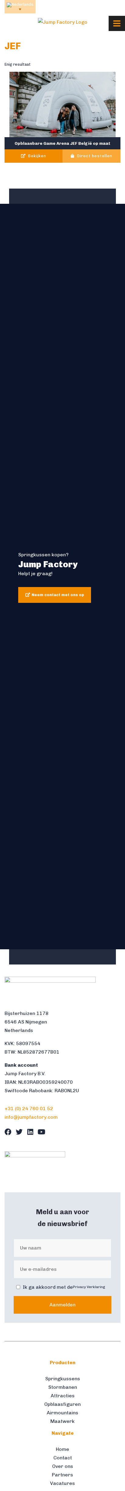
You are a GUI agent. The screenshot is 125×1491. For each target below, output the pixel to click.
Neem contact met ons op (58, 595)
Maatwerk (62, 1421)
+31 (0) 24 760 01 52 (29, 1108)
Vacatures (62, 1483)
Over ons (62, 1466)
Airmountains (62, 1413)
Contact (62, 1458)
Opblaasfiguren (62, 1404)
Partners (62, 1475)
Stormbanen (62, 1387)
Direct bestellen (94, 156)
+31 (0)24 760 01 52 (58, 6)
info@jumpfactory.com (101, 6)
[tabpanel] (62, 576)
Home (62, 1449)
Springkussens (62, 1379)
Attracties (63, 1396)
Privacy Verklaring (89, 1287)
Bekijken (36, 156)
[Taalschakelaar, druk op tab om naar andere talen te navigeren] (20, 6)
